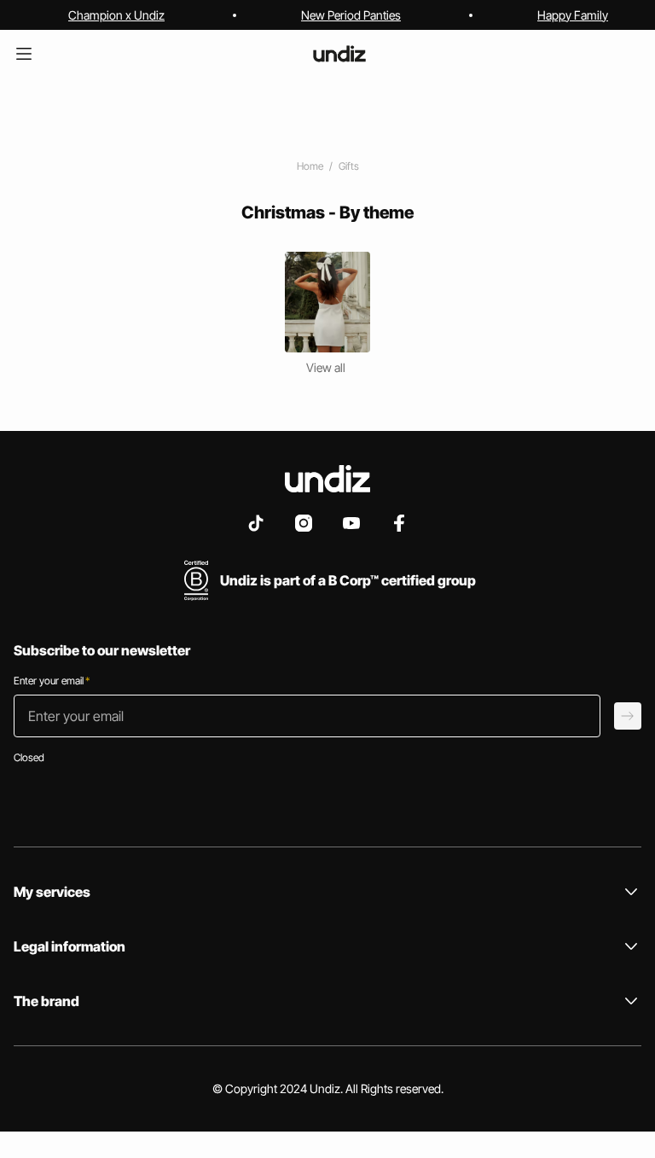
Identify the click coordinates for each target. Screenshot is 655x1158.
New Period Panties (351, 15)
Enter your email (52, 680)
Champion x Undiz (116, 15)
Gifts (349, 166)
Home (310, 166)
